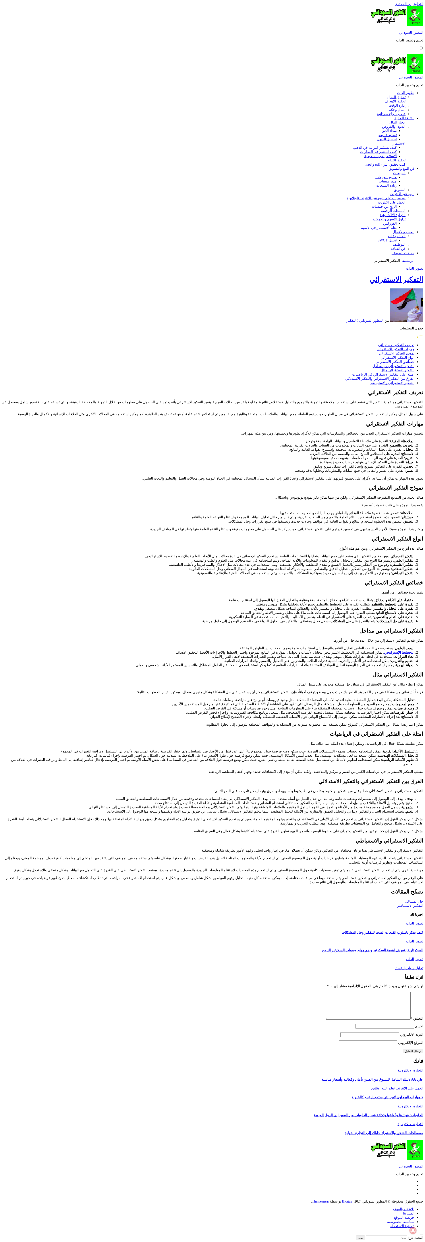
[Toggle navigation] (421, 53)
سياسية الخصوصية (400, 1222)
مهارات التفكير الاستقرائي (395, 349)
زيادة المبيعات (386, 185)
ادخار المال (397, 122)
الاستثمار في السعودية (380, 156)
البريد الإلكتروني (411, 1034)
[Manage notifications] (413, 1230)
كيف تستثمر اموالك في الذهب (375, 147)
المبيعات (399, 173)
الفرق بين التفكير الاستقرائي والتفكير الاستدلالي (379, 378)
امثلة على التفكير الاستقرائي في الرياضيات (383, 374)
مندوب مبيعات (386, 177)
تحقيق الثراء (397, 160)
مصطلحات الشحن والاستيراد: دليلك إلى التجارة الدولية (384, 1133)
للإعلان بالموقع (403, 1209)
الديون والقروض (394, 126)
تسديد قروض (387, 135)
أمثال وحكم (397, 110)
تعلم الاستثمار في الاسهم (379, 227)
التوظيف (399, 244)
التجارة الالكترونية (393, 215)
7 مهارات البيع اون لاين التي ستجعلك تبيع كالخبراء (387, 1097)
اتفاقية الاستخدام (402, 1226)
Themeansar (320, 1201)
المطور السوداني (411, 32)
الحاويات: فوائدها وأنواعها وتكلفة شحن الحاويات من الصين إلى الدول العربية (368, 1115)
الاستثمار (399, 143)
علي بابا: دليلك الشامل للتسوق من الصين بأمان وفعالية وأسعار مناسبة (372, 1079)
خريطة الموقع (404, 1217)
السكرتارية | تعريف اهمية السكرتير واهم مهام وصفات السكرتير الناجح (372, 950)
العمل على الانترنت (392, 202)
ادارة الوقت (397, 105)
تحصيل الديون (387, 139)
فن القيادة (398, 249)
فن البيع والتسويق (401, 168)
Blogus (347, 1201)
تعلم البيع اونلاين (383, 1088)
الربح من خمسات (384, 206)
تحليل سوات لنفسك (409, 968)
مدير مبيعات (388, 181)
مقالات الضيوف (403, 253)
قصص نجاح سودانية (391, 114)
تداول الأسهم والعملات (389, 219)
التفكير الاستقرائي (396, 279)
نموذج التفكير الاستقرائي (396, 353)
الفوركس (390, 223)
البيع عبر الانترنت (402, 194)
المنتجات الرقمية (393, 211)
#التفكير (352, 320)
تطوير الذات (405, 93)
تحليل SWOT (387, 240)
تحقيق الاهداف (395, 101)
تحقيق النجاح (396, 97)
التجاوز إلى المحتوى (409, 4)
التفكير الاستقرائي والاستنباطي (392, 383)
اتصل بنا (408, 1213)
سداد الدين (389, 131)
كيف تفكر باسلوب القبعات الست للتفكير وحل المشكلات (382, 932)
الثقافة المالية (404, 118)
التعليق (417, 1018)
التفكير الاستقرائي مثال (397, 370)
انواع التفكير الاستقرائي (397, 357)
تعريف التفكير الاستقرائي (396, 345)
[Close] (421, 1234)
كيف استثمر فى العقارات (378, 152)
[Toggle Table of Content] (420, 337)
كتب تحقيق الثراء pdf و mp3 (385, 164)
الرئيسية (408, 261)
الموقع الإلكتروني (410, 1042)
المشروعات (397, 236)
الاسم (419, 1026)
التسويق (400, 190)
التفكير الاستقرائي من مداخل (393, 366)
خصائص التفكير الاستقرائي (395, 362)
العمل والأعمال (403, 232)
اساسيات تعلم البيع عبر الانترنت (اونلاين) (376, 198)
